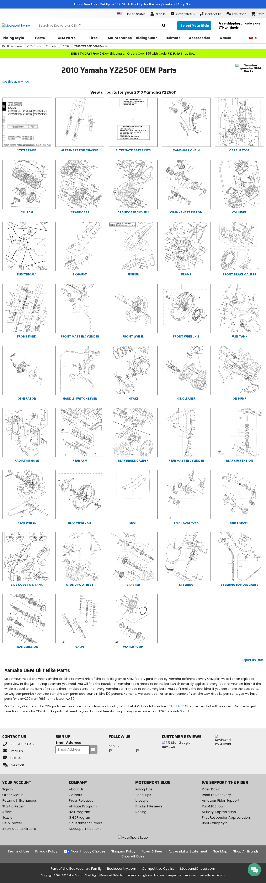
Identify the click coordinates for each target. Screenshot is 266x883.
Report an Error (252, 660)
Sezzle (7, 817)
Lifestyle (142, 800)
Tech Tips (143, 794)
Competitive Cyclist (158, 868)
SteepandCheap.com (197, 868)
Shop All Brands (246, 851)
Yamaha (52, 46)
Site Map (220, 851)
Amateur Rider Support (221, 800)
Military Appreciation (219, 812)
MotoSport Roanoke (85, 828)
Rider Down (211, 789)
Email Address (68, 743)
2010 (66, 46)
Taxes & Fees (152, 851)
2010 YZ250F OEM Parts (91, 46)
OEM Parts (34, 46)
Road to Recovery (216, 794)
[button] (236, 14)
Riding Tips (143, 789)
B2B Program (79, 812)
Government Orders (85, 823)
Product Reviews (148, 806)
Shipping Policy (123, 851)
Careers (75, 794)
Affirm (7, 812)
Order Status (12, 794)
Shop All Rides (133, 856)
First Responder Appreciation (226, 817)
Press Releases (81, 800)
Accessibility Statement (188, 851)
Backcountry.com (121, 868)
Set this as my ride (15, 81)
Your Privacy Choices (88, 851)
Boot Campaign (214, 823)
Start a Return (13, 806)
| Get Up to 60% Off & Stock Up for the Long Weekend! (133, 4)
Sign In (7, 789)
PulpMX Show (212, 806)
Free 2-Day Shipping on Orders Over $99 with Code (133, 53)
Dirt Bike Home (12, 46)
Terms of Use (18, 851)
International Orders (19, 828)
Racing (140, 812)
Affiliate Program (83, 806)
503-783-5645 (177, 706)
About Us (76, 789)
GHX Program (80, 817)
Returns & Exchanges (19, 800)
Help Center (12, 823)
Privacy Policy (46, 851)
